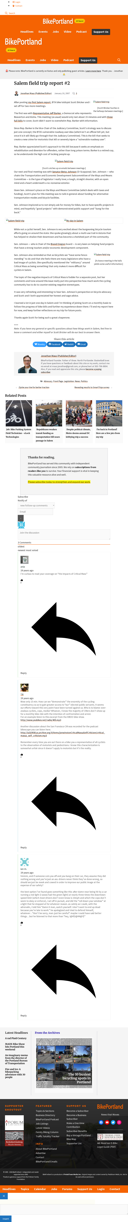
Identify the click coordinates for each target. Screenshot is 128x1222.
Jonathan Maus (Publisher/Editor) (36, 93)
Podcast (81, 32)
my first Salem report (39, 102)
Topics (25, 1189)
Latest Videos (43, 1127)
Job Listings (42, 1123)
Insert (6, 1218)
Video (67, 32)
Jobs (56, 32)
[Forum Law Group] (14, 1129)
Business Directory (45, 1115)
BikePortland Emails (46, 1161)
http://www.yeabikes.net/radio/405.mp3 (40, 720)
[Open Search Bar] (10, 13)
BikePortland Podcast (47, 1119)
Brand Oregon (58, 243)
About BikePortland (46, 1148)
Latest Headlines (16, 1032)
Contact (18, 5)
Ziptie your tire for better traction (34, 387)
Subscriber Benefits (76, 1131)
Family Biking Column (47, 1132)
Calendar (40, 1189)
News (77, 381)
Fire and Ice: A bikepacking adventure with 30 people (15, 1073)
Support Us (101, 32)
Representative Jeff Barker (47, 113)
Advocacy (48, 381)
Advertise (41, 1153)
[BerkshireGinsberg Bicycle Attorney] (14, 1145)
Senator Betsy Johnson (64, 171)
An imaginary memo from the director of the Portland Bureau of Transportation (16, 1059)
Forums (67, 1189)
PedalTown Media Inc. (72, 1174)
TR (22, 694)
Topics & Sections (45, 1110)
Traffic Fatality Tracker (47, 1136)
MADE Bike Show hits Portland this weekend (15, 1047)
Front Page (58, 381)
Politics (84, 381)
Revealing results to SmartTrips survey (91, 387)
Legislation (69, 381)
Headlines (27, 32)
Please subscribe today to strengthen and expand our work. (59, 481)
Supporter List (74, 1143)
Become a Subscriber (77, 1110)
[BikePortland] (23, 42)
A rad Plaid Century (15, 1038)
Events (43, 32)
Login (17, 2)
